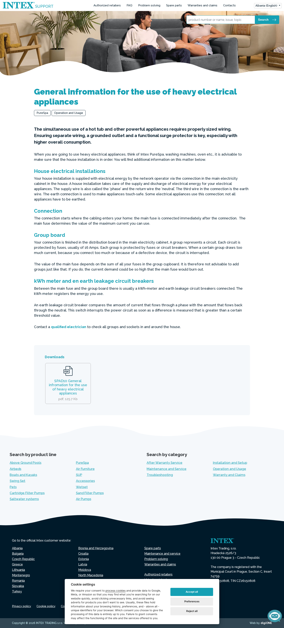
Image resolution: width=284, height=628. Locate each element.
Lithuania (18, 570)
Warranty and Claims (229, 475)
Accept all (192, 591)
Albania (17, 548)
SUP (79, 475)
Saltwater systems (24, 499)
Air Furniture (85, 469)
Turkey (17, 591)
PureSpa (42, 113)
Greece (17, 564)
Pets (13, 487)
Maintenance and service (162, 553)
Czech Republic (23, 559)
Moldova (84, 570)
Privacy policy (21, 606)
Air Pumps (83, 499)
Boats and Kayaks (23, 475)
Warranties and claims (202, 5)
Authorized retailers (107, 5)
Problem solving (149, 5)
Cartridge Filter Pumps (27, 493)
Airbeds (15, 469)
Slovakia (18, 586)
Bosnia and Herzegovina (95, 548)
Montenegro (21, 575)
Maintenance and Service (166, 469)
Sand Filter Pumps (90, 493)
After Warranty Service (164, 463)
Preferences (191, 601)
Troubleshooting (160, 475)
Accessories (85, 481)
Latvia (82, 564)
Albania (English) (266, 5)
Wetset (82, 487)
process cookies (115, 590)
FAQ (129, 5)
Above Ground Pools (25, 463)
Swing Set (17, 481)
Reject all (191, 611)
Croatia (83, 553)
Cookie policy (46, 606)
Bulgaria (18, 553)
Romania (18, 580)
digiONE (266, 623)
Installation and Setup (230, 463)
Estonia (83, 559)
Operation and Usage (68, 113)
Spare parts (174, 5)
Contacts (229, 5)
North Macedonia (90, 575)
